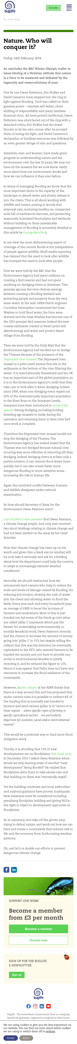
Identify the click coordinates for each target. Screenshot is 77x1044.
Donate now (38, 940)
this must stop (61, 754)
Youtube (48, 1006)
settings (50, 1031)
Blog (17, 19)
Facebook (6, 870)
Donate (53, 8)
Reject (26, 1038)
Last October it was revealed (23, 519)
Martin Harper (27, 687)
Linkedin (42, 1006)
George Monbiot (34, 232)
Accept (10, 1038)
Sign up (16, 975)
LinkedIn (14, 870)
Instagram (35, 1006)
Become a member (38, 929)
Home (11, 19)
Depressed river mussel (20, 359)
